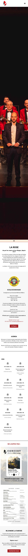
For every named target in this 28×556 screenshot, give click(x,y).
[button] (25, 3)
